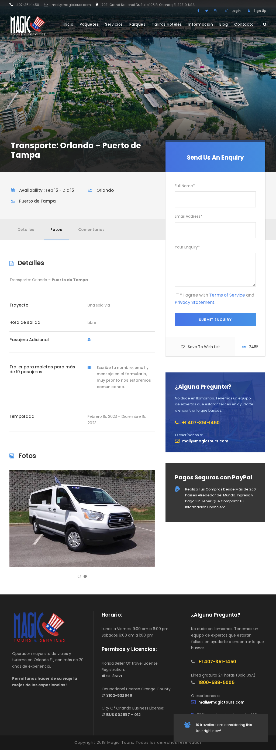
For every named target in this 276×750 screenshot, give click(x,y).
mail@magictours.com (71, 4)
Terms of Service (227, 295)
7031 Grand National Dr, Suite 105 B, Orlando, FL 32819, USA (148, 4)
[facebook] (198, 10)
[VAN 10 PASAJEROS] (82, 518)
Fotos (56, 229)
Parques (137, 24)
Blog (223, 24)
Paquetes (89, 24)
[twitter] (206, 10)
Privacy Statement (195, 302)
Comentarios (91, 229)
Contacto (244, 24)
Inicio (68, 24)
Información (200, 24)
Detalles (26, 229)
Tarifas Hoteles (167, 24)
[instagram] (215, 10)
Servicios (114, 24)
